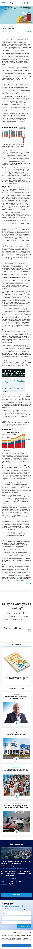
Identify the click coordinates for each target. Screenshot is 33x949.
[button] (30, 932)
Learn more (16, 895)
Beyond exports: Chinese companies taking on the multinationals (16, 733)
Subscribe (24, 926)
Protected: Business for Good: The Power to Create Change (16, 678)
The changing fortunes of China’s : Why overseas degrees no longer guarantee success (16, 770)
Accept (16, 945)
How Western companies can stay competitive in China (16, 697)
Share (28, 31)
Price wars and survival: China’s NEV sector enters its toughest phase (16, 806)
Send (29, 630)
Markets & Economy (6, 31)
